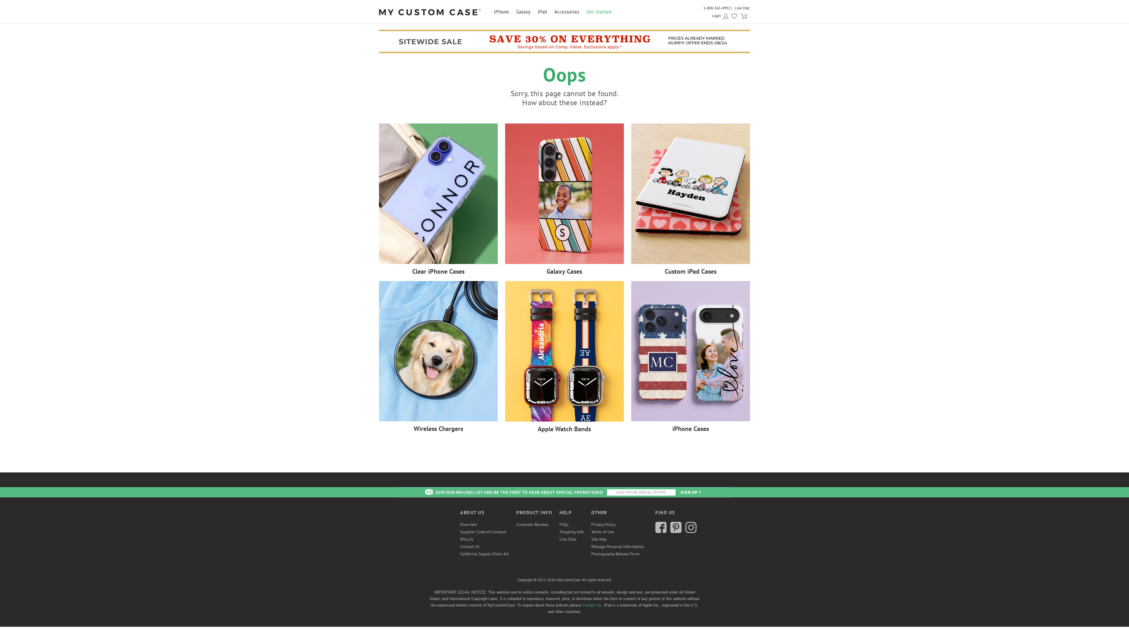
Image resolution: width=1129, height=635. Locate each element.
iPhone (501, 12)
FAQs (564, 524)
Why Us (466, 539)
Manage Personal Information (617, 546)
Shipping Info (572, 531)
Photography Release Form (615, 554)
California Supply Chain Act (484, 554)
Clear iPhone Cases (438, 271)
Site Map (599, 539)
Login (716, 15)
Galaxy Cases (564, 271)
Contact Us (470, 546)
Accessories (566, 12)
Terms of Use (602, 531)
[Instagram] (691, 531)
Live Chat (742, 8)
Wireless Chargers (438, 429)
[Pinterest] (676, 531)
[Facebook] (661, 531)
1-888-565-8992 (716, 8)
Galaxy (523, 12)
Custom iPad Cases (691, 271)
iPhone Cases (690, 429)
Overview (468, 524)
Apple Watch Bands (564, 429)
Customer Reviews (532, 524)
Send (690, 492)
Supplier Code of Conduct (483, 531)
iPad (542, 12)
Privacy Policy (603, 524)
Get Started (599, 12)
